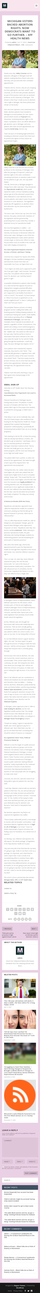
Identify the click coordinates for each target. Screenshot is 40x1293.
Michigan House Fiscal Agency (14, 719)
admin (14, 42)
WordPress (20, 1288)
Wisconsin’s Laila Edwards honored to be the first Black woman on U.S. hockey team (19, 1115)
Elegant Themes (19, 1285)
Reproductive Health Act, (15, 189)
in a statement (17, 530)
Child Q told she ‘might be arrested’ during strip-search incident (19, 1200)
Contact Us (7, 888)
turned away (14, 129)
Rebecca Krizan (9, 1246)
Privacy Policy (17, 1291)
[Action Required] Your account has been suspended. (18, 1193)
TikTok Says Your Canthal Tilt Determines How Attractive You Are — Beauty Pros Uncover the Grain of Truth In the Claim (19, 1034)
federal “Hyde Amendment (13, 689)
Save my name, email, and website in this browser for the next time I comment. (20, 1167)
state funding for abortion (12, 709)
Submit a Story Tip (10, 893)
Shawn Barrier (9, 1257)
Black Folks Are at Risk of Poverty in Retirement (19, 1247)
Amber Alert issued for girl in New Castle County (18, 1207)
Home (10, 1291)
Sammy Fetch (9, 1270)
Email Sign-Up (11, 384)
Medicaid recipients (10, 702)
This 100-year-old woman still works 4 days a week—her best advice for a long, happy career (19, 1003)
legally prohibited (25, 482)
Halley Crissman (21, 73)
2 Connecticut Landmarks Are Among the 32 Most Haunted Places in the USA (19, 1235)
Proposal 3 (24, 117)
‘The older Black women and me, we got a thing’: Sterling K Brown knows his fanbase (19, 1214)
